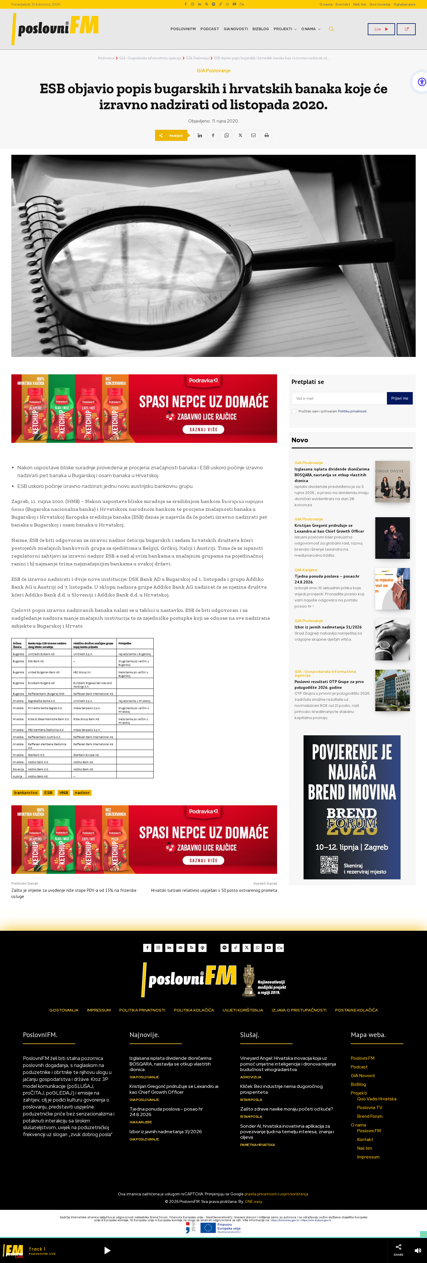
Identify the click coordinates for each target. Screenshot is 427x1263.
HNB (64, 792)
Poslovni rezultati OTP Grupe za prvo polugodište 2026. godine (329, 684)
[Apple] (202, 948)
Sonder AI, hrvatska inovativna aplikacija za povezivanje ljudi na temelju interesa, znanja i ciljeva (287, 1131)
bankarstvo (25, 792)
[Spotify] (213, 4)
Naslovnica (106, 58)
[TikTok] (220, 4)
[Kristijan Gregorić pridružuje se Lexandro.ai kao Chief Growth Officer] (392, 538)
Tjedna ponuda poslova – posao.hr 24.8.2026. (166, 1112)
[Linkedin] (199, 4)
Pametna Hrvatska (257, 1144)
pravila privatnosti (261, 1194)
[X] (239, 135)
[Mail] (180, 948)
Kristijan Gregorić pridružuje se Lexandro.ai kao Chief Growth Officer (174, 1089)
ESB (48, 792)
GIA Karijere (306, 570)
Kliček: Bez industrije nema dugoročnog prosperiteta (281, 1089)
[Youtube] (234, 4)
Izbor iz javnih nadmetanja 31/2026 (328, 627)
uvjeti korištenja (293, 1194)
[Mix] (241, 4)
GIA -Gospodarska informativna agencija (150, 58)
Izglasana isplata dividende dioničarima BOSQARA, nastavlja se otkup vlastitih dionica (332, 474)
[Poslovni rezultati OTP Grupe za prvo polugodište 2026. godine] (392, 690)
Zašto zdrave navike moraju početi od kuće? (286, 1109)
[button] (331, 28)
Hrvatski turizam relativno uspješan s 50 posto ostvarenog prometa (214, 890)
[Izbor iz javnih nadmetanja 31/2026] (392, 639)
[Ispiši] (266, 135)
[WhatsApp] (227, 4)
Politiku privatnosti (352, 411)
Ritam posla (251, 1099)
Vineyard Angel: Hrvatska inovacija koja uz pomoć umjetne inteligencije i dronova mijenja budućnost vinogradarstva (288, 1063)
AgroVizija (250, 1077)
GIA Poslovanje (197, 58)
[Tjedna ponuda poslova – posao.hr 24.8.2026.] (392, 589)
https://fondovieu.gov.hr (285, 1220)
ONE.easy (253, 1201)
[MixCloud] (280, 948)
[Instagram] (192, 4)
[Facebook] (185, 4)
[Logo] (213, 979)
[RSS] (206, 4)
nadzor (82, 792)
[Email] (253, 135)
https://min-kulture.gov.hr (316, 1220)
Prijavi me (399, 398)
